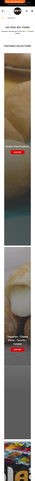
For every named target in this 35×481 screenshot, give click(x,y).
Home (2, 18)
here (26, 31)
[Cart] (32, 11)
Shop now (17, 152)
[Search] (26, 11)
